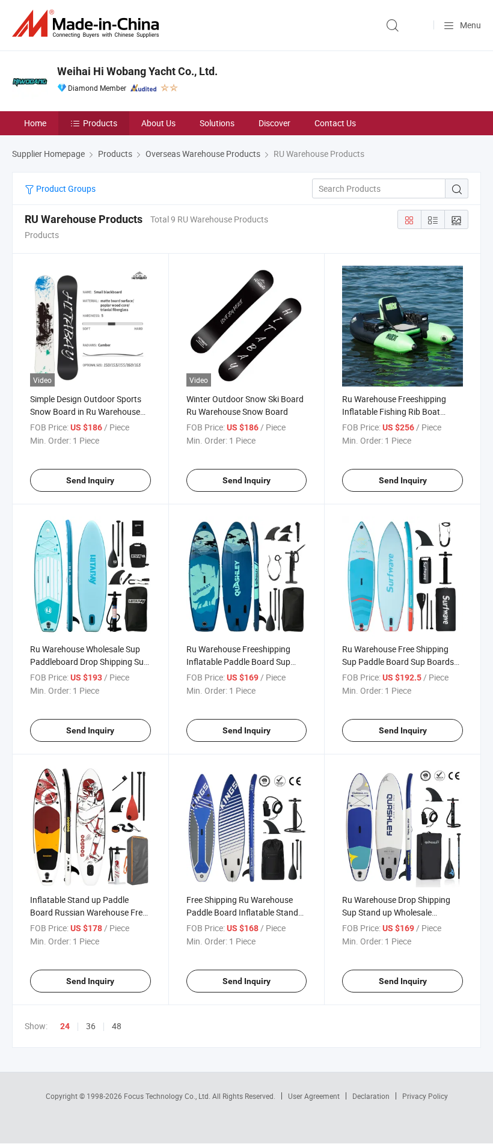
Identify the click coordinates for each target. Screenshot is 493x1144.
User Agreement (314, 1096)
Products (100, 123)
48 (116, 1026)
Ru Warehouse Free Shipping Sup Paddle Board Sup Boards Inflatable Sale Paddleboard (398, 661)
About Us (158, 123)
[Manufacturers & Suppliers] (88, 24)
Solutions (217, 123)
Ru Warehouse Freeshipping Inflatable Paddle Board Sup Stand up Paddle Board (238, 661)
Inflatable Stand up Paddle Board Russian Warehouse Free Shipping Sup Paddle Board (88, 912)
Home (35, 123)
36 (91, 1026)
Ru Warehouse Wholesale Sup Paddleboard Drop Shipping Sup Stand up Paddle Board (89, 661)
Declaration (371, 1096)
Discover (274, 123)
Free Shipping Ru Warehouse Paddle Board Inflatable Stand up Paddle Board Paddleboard (242, 912)
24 (65, 1026)
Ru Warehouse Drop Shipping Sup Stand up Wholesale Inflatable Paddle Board (396, 912)
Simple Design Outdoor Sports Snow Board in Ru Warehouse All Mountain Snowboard (85, 411)
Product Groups (65, 188)
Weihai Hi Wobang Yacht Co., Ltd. (137, 71)
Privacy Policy (425, 1096)
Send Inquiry (90, 480)
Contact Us (335, 123)
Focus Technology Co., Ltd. (168, 1096)
